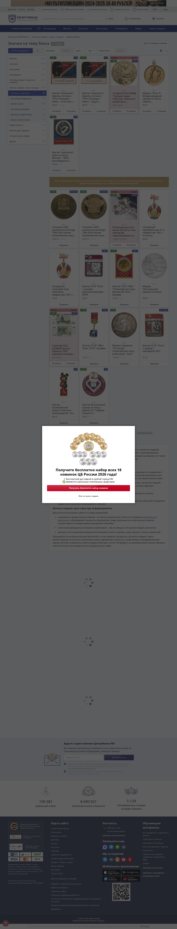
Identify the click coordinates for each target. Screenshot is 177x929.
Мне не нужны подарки (88, 496)
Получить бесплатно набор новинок (88, 488)
